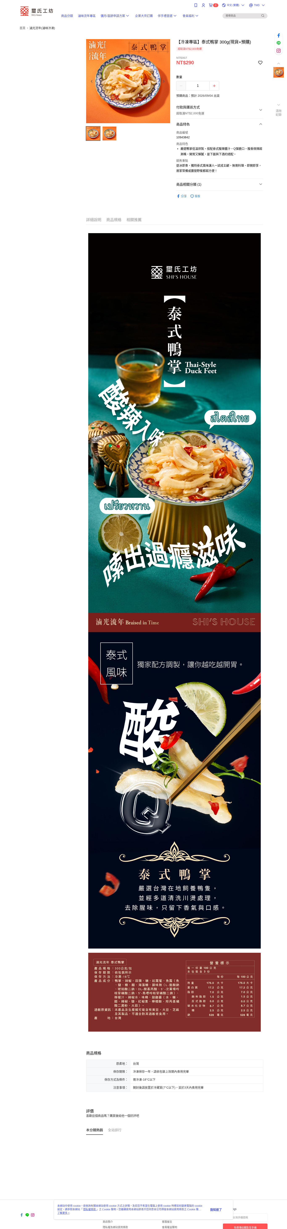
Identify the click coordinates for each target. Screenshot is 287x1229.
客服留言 (167, 1221)
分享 (184, 196)
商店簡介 (108, 1221)
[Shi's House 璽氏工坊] (37, 11)
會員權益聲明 (169, 1227)
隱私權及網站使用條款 (115, 1227)
